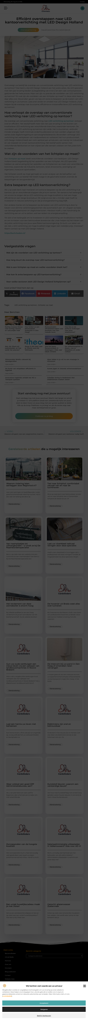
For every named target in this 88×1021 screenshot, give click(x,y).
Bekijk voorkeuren (44, 1016)
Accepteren (44, 1003)
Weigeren (44, 1009)
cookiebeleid (7, 996)
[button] (84, 986)
